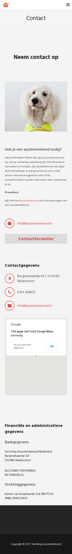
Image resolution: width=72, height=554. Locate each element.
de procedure (28, 200)
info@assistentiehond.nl (34, 223)
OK (52, 346)
